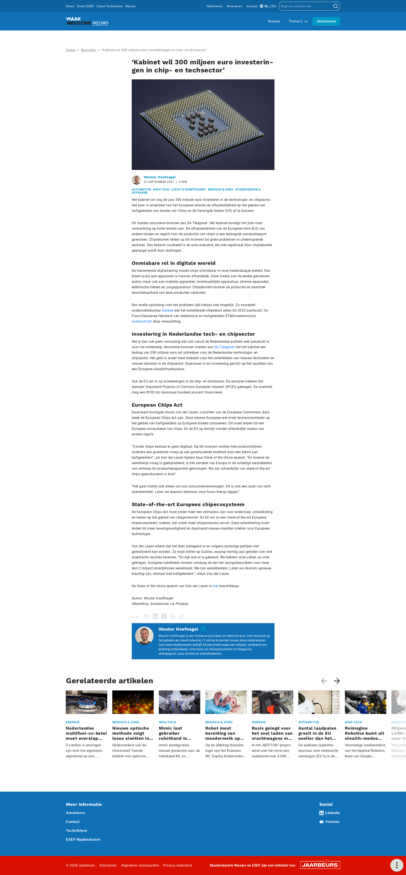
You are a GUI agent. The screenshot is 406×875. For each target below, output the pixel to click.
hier (216, 586)
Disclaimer (108, 865)
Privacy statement (177, 865)
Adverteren (214, 6)
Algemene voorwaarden (140, 865)
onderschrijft (142, 321)
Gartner (168, 310)
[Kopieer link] (182, 616)
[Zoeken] (335, 6)
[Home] (87, 21)
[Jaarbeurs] (320, 865)
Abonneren (235, 6)
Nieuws (130, 6)
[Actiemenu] (396, 865)
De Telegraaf (224, 347)
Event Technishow (110, 6)
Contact (252, 6)
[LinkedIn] (156, 616)
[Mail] (147, 616)
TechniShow (76, 830)
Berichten (88, 50)
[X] (165, 616)
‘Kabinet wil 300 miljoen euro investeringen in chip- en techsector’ (154, 50)
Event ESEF (85, 6)
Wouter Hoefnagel (160, 177)
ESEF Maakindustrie (83, 839)
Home (70, 6)
